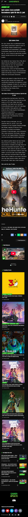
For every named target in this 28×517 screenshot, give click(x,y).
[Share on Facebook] (5, 16)
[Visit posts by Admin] (2, 20)
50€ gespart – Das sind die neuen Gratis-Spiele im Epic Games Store (9, 465)
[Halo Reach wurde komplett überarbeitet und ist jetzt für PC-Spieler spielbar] (23, 473)
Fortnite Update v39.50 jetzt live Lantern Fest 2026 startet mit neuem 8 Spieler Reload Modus (13, 414)
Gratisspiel (23, 227)
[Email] (12, 16)
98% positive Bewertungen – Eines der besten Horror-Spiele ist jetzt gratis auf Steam (9, 457)
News (2, 229)
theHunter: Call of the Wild (11, 229)
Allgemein (4, 7)
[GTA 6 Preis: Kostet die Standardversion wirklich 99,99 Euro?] (13, 313)
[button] (2, 1)
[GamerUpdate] (14, 1)
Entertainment (10, 353)
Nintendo (9, 294)
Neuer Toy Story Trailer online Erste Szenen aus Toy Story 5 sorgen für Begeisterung (13, 355)
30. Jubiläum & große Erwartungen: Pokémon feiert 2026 (12, 296)
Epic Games (10, 227)
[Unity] (20, 511)
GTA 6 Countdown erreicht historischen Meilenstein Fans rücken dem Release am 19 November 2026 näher (12, 445)
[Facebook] (3, 511)
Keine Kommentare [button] (21, 240)
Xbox (17, 323)
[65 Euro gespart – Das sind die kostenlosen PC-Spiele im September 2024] (23, 481)
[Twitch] (16, 511)
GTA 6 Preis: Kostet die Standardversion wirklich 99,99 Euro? (13, 326)
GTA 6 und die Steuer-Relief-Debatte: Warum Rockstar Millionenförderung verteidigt (12, 385)
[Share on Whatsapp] (9, 16)
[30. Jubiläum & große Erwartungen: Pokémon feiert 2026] (13, 283)
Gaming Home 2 (9, 4)
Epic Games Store (16, 227)
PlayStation (12, 323)
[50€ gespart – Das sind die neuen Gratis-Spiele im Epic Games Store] (23, 465)
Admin (6, 20)
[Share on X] (7, 16)
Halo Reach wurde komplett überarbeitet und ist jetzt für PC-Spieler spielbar (8, 472)
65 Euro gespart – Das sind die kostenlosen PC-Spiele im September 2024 (9, 481)
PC (8, 7)
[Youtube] (7, 511)
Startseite (3, 4)
